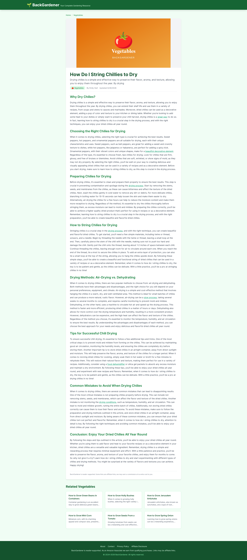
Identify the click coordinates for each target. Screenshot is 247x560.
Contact (111, 546)
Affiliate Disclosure (139, 546)
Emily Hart (93, 88)
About (102, 546)
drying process (136, 185)
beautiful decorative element (159, 151)
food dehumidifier (116, 364)
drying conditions (107, 402)
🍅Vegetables (78, 88)
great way (162, 117)
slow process (150, 297)
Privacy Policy (123, 546)
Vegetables (78, 15)
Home (68, 15)
